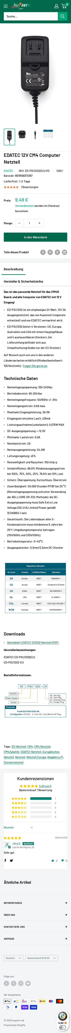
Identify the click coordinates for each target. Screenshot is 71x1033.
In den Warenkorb (35, 237)
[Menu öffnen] (6, 6)
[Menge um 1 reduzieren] (19, 223)
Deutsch (10, 958)
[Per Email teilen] (64, 252)
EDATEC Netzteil (31, 751)
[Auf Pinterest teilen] (50, 252)
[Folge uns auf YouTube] (28, 983)
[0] (64, 6)
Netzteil (20, 757)
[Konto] (56, 6)
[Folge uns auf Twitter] (13, 983)
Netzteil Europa (36, 757)
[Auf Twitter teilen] (57, 252)
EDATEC (8, 170)
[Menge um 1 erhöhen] (39, 223)
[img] (12, 838)
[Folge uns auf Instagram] (20, 983)
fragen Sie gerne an (35, 365)
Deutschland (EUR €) (38, 958)
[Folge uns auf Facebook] (6, 983)
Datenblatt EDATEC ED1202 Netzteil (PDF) (32, 642)
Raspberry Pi (55, 757)
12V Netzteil (18, 746)
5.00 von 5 (45, 786)
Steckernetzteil (13, 762)
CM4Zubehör (11, 751)
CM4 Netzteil (42, 746)
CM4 (30, 746)
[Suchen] (62, 16)
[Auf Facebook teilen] (43, 252)
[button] (19, 798)
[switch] (62, 1027)
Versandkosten (24, 205)
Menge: (8, 223)
